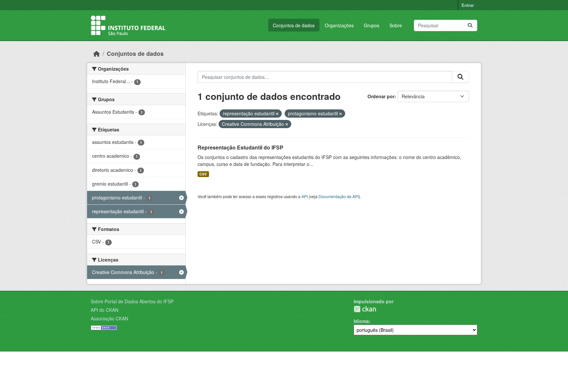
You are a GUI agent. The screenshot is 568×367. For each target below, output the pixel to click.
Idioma (361, 321)
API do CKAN (104, 310)
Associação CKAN (109, 318)
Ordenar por (380, 96)
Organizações (339, 25)
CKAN (365, 309)
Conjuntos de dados (294, 25)
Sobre (396, 25)
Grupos (371, 25)
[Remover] (277, 113)
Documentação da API (339, 196)
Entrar (468, 5)
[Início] (96, 53)
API (304, 196)
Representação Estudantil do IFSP (240, 147)
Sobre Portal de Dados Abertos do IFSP (132, 301)
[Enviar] (470, 25)
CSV (203, 174)
